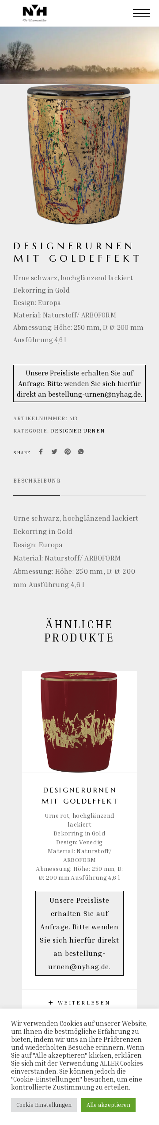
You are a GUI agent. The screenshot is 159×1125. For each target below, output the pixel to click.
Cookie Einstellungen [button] (44, 1104)
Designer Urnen (78, 430)
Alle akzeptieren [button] (108, 1104)
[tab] (36, 486)
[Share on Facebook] (41, 452)
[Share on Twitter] (54, 452)
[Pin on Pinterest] (67, 452)
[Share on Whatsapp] (80, 452)
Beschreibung (36, 480)
